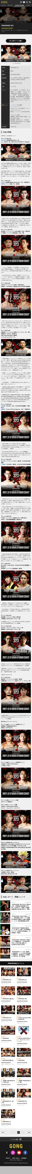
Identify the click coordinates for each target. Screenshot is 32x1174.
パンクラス (17, 111)
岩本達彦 (3, 406)
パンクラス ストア (15, 106)
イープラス (13, 105)
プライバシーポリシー (16, 1160)
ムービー (28, 5)
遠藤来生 (3, 409)
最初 (3, 1132)
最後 (29, 1132)
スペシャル (10, 5)
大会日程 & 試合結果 (19, 5)
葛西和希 (3, 184)
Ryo (2, 142)
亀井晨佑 (3, 461)
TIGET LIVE (13, 115)
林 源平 (3, 182)
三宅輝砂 (3, 464)
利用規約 (23, 1158)
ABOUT (8, 1158)
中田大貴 (3, 140)
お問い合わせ (16, 1158)
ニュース (3, 5)
